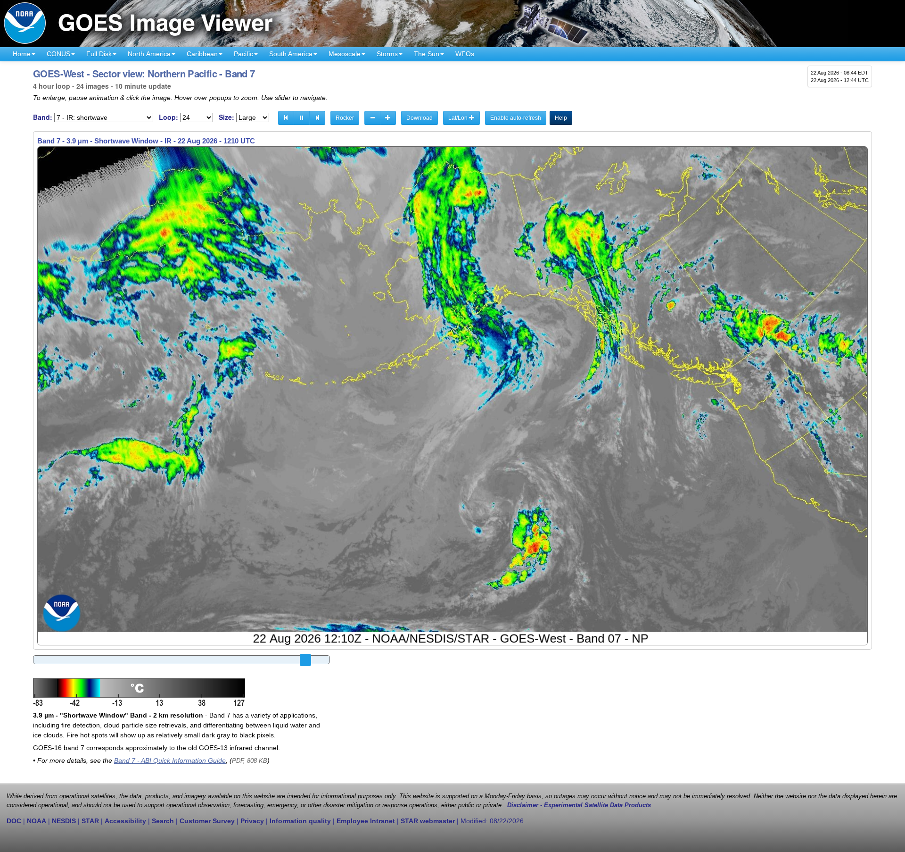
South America (291, 54)
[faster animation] (388, 118)
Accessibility (125, 821)
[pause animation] (302, 118)
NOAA (36, 821)
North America (149, 54)
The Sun (426, 54)
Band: (42, 117)
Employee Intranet (366, 821)
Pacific (243, 54)
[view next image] (317, 118)
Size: (226, 117)
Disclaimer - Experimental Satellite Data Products (579, 805)
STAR (90, 821)
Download (419, 118)
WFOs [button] (464, 54)
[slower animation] (372, 118)
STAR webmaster (428, 821)
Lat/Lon (458, 118)
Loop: (168, 117)
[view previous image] (286, 118)
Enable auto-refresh (515, 118)
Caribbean (202, 54)
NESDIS (64, 821)
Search (163, 821)
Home (22, 54)
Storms (387, 54)
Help (561, 118)
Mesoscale (345, 54)
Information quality (300, 821)
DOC (14, 821)
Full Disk (99, 54)
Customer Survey (207, 821)
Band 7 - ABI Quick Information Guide (170, 760)
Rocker (345, 118)
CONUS (58, 54)
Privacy (252, 821)
